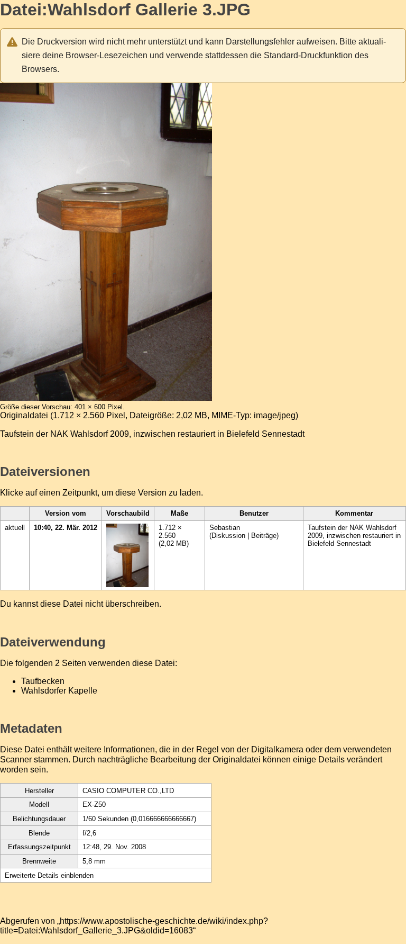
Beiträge (263, 536)
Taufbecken (42, 681)
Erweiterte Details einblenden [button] (49, 875)
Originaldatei (24, 415)
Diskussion (228, 536)
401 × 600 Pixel (99, 407)
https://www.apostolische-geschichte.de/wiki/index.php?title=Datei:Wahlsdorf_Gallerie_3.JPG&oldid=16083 (134, 925)
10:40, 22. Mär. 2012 (65, 528)
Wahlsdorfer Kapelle (59, 690)
